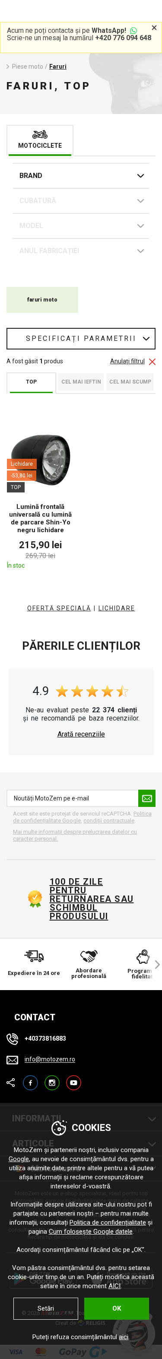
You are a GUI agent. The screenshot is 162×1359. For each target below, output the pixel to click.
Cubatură (37, 201)
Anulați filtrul (127, 361)
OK (116, 1308)
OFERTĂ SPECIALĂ (59, 608)
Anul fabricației (49, 251)
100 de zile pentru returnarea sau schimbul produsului (92, 899)
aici (123, 1337)
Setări (46, 1308)
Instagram (52, 1079)
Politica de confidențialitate (108, 1222)
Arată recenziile (81, 734)
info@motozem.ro (50, 1059)
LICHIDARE (116, 608)
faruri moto (42, 300)
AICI (114, 1286)
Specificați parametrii (81, 338)
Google (19, 1159)
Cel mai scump (130, 382)
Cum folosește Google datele (91, 1231)
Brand (30, 175)
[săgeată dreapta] (153, 964)
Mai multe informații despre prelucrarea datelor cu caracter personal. (75, 835)
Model (31, 226)
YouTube (73, 1079)
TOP (31, 382)
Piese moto (27, 67)
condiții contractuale (108, 820)
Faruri (58, 67)
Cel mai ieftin (81, 382)
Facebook (30, 1079)
